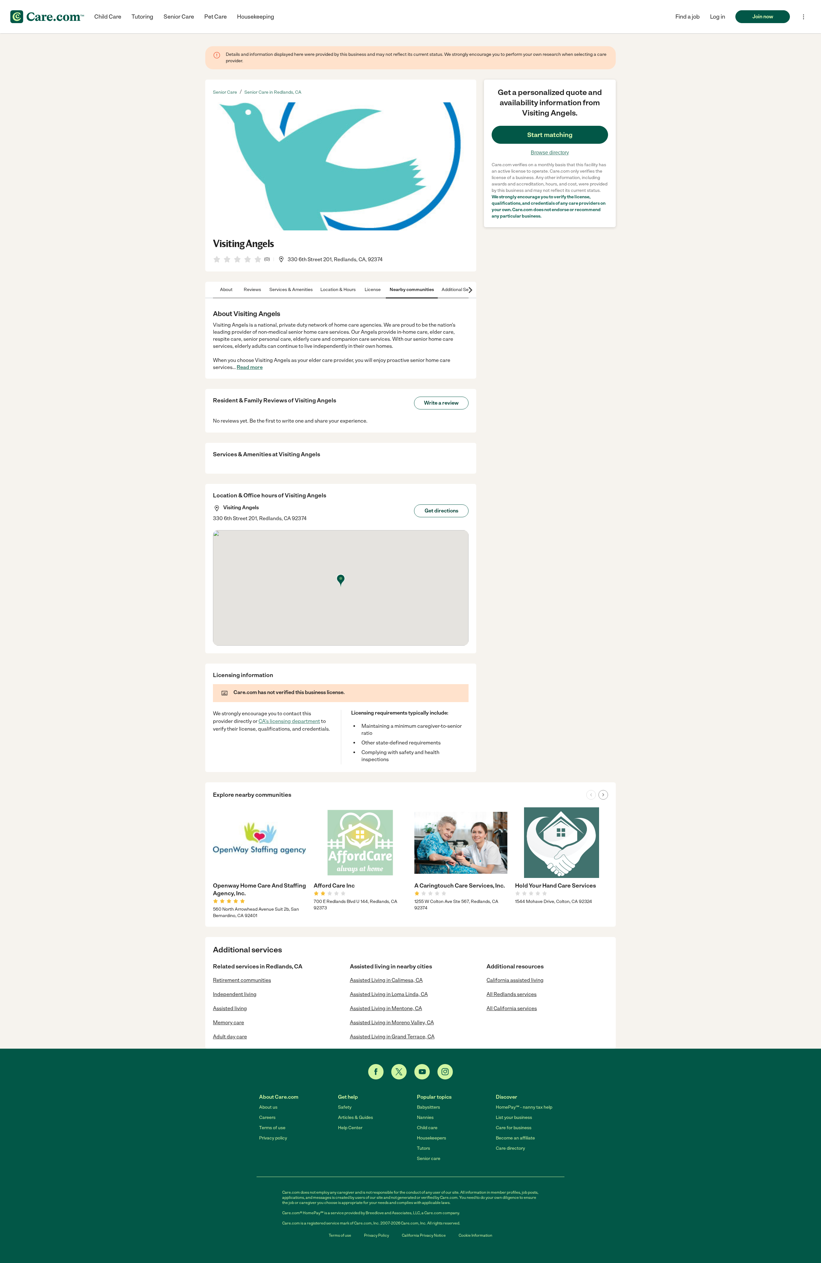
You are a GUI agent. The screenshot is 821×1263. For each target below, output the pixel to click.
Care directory (510, 1148)
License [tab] (373, 289)
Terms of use (272, 1127)
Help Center (350, 1127)
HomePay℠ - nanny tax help (524, 1107)
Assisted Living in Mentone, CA (386, 1008)
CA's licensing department (289, 721)
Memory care (228, 1022)
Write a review (441, 403)
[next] (603, 795)
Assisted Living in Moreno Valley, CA (392, 1022)
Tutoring (142, 16)
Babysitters (428, 1107)
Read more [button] (250, 367)
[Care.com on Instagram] (445, 1071)
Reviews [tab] (252, 289)
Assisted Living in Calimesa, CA (386, 980)
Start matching (549, 135)
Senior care (428, 1158)
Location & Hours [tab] (338, 289)
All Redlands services (512, 994)
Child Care (107, 16)
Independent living (235, 994)
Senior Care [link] (225, 92)
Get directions (441, 511)
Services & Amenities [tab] (291, 289)
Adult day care (230, 1037)
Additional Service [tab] (460, 289)
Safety (344, 1107)
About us (268, 1107)
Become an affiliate (515, 1138)
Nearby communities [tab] (412, 289)
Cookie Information (475, 1235)
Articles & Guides (355, 1117)
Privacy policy (273, 1138)
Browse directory (550, 152)
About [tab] (226, 289)
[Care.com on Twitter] (399, 1071)
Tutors (423, 1148)
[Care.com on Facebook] (376, 1071)
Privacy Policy (376, 1235)
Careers (267, 1117)
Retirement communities (242, 980)
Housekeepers (431, 1138)
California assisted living (515, 980)
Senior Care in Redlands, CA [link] (272, 92)
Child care (427, 1127)
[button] (717, 17)
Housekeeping (255, 16)
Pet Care (215, 16)
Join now (762, 16)
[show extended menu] (803, 16)
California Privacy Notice (424, 1235)
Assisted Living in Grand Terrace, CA (392, 1037)
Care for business (513, 1127)
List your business (514, 1117)
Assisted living (230, 1008)
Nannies (425, 1117)
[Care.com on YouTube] (422, 1071)
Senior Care (179, 16)
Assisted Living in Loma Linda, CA (389, 994)
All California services (512, 1008)
